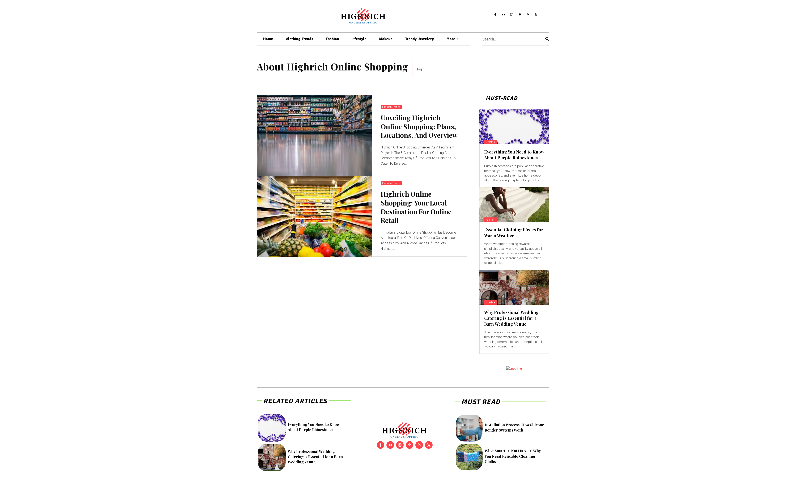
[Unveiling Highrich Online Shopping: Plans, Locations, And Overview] (314, 135)
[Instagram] (512, 15)
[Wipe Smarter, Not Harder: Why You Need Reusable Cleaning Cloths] (469, 457)
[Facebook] (495, 15)
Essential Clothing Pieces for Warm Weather (513, 232)
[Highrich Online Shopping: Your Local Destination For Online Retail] (314, 216)
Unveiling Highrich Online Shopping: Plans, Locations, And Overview (419, 126)
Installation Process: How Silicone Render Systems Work (514, 427)
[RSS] (528, 15)
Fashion (490, 219)
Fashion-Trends (391, 106)
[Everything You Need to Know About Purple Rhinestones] (514, 126)
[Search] (547, 39)
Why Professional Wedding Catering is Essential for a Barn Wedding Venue (511, 318)
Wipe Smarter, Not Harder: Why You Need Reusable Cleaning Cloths (513, 456)
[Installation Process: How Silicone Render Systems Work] (469, 428)
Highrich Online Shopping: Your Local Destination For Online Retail (416, 207)
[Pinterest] (520, 15)
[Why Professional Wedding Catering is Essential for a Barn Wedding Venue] (514, 287)
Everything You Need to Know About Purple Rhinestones (514, 154)
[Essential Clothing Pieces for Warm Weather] (514, 204)
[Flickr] (503, 15)
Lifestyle (491, 141)
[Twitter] (536, 15)
